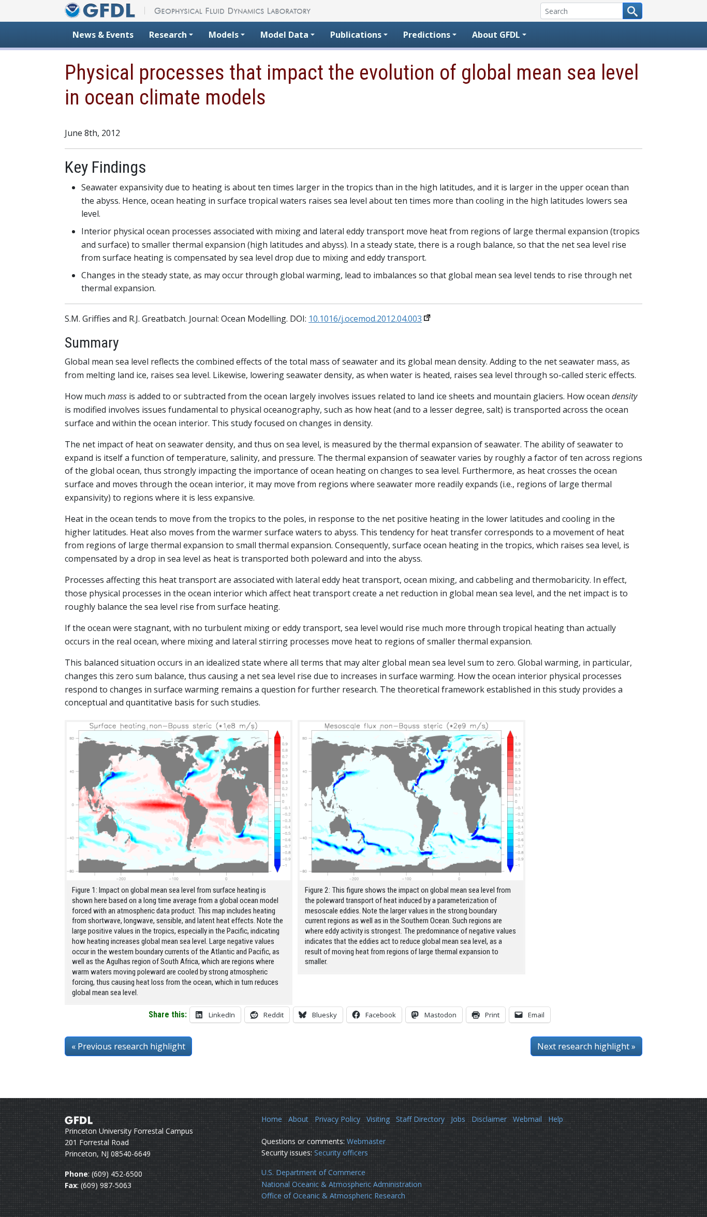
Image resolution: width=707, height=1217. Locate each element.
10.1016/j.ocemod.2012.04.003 (365, 318)
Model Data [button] (284, 34)
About (298, 1119)
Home (271, 1119)
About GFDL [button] (496, 34)
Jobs (458, 1119)
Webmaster (366, 1141)
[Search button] (632, 11)
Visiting (378, 1119)
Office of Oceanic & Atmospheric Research (333, 1195)
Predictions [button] (426, 34)
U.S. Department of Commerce (313, 1172)
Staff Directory (420, 1119)
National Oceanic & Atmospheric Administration (341, 1184)
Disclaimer (489, 1119)
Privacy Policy (337, 1119)
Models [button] (224, 34)
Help (555, 1119)
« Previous (128, 1046)
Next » (586, 1046)
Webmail (527, 1119)
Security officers (341, 1153)
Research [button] (168, 34)
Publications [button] (355, 34)
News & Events (103, 34)
